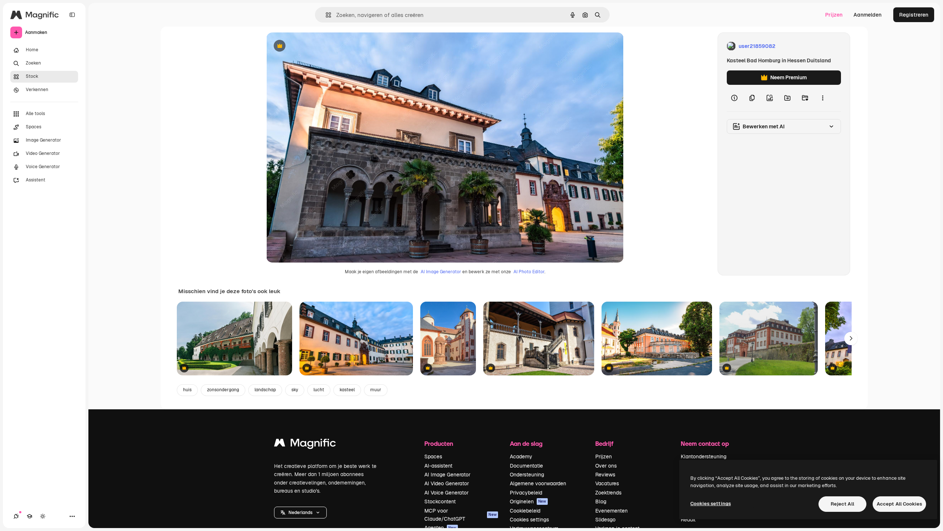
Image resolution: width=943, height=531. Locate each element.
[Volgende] (851, 338)
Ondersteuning (527, 474)
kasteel (347, 390)
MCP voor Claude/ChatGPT (460, 514)
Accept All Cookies (899, 504)
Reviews (605, 474)
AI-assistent (438, 465)
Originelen (528, 501)
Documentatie (526, 465)
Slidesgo (605, 519)
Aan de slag (526, 443)
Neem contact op (705, 443)
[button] (300, 512)
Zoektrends (608, 492)
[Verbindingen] (16, 516)
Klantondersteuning (703, 456)
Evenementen (611, 510)
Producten (438, 443)
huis (187, 390)
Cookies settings (529, 519)
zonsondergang (223, 390)
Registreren (913, 14)
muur (375, 390)
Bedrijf (604, 443)
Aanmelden (867, 14)
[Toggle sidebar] (72, 15)
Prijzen (833, 14)
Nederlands (300, 513)
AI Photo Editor (528, 272)
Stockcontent (440, 501)
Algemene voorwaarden (538, 483)
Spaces (433, 456)
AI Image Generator (441, 272)
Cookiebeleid (525, 510)
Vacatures (607, 483)
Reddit (688, 519)
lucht (318, 390)
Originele (314, 46)
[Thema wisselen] (43, 516)
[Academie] (29, 516)
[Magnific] (305, 444)
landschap (265, 390)
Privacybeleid (526, 492)
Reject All (842, 504)
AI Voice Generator (446, 492)
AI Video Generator (446, 483)
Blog (600, 501)
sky (294, 390)
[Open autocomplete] (325, 15)
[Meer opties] (822, 98)
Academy (521, 456)
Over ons (606, 465)
